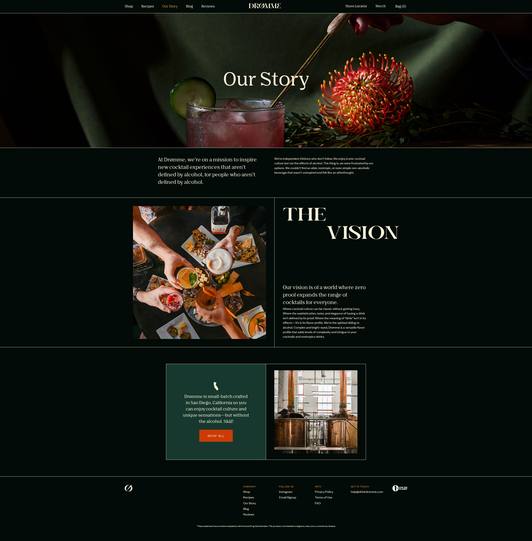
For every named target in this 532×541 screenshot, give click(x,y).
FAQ (318, 503)
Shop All (216, 435)
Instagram (285, 491)
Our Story (170, 6)
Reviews (208, 6)
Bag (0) (400, 6)
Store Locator (356, 6)
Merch (381, 6)
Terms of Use (323, 497)
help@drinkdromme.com (367, 491)
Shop (129, 6)
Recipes (147, 6)
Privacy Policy (324, 491)
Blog (189, 6)
